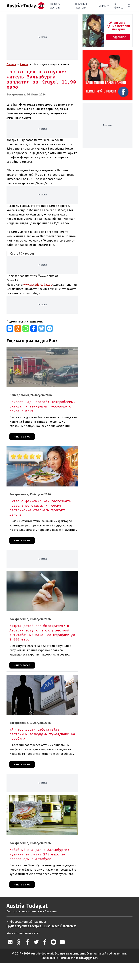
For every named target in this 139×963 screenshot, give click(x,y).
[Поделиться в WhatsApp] (25, 328)
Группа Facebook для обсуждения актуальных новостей (106, 54)
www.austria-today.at (37, 284)
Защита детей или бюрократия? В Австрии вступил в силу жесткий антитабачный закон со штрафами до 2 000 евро (41, 574)
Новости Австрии (55, 5)
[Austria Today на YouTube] (62, 942)
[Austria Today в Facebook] (27, 942)
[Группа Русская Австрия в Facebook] (45, 942)
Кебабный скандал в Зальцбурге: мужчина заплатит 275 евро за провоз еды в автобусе (40, 798)
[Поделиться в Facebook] (33, 328)
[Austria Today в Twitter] (36, 942)
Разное (24, 64)
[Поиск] (129, 5)
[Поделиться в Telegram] (49, 328)
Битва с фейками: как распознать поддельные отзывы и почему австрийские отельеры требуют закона (40, 450)
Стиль (102, 5)
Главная (11, 64)
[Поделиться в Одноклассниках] (17, 328)
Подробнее (118, 37)
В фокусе (118, 5)
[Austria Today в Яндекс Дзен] (53, 942)
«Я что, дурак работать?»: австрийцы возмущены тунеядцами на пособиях (36, 678)
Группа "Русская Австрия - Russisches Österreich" (41, 926)
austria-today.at (42, 953)
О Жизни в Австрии (81, 5)
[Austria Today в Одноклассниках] (19, 942)
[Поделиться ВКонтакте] (10, 328)
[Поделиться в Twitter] (41, 328)
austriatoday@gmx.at (82, 958)
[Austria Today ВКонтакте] (10, 942)
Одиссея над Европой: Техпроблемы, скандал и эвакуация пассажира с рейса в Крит (41, 350)
